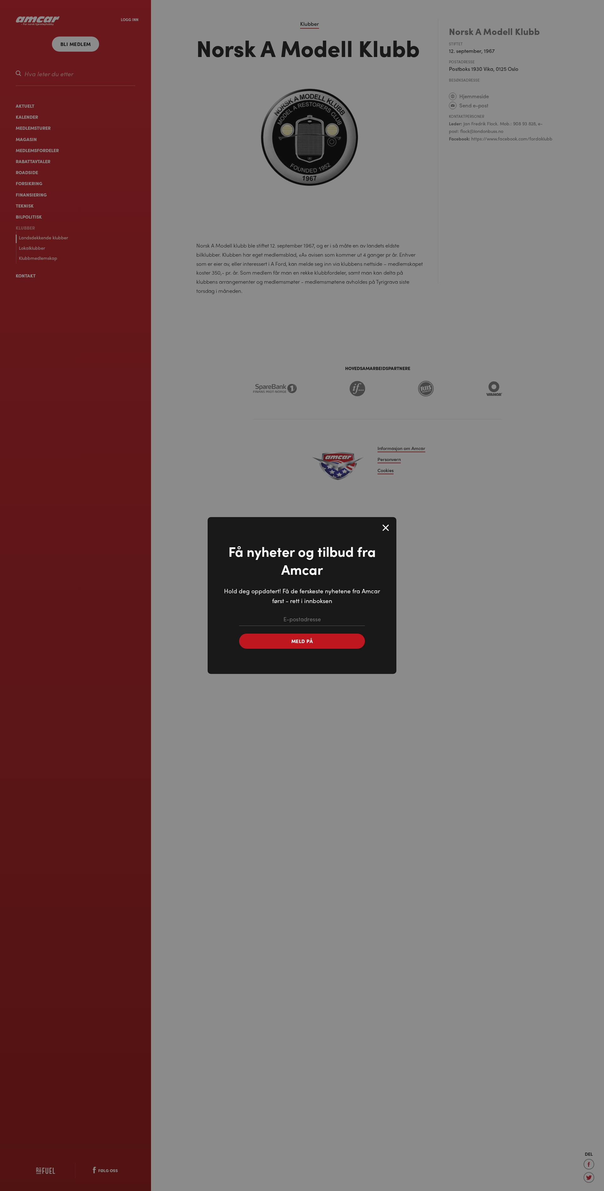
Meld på (302, 641)
